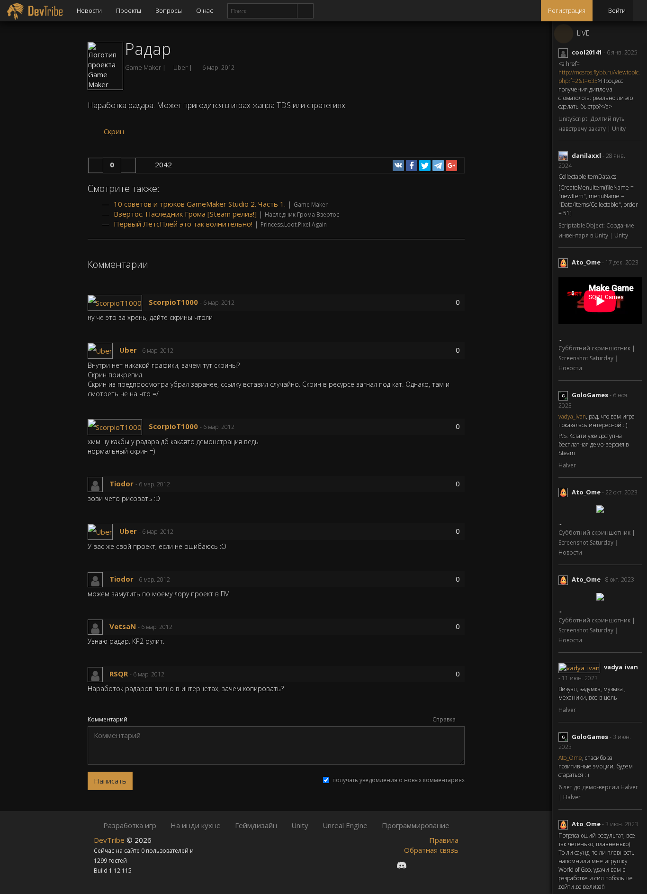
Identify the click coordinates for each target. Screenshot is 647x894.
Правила (443, 840)
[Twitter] (425, 165)
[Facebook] (411, 165)
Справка (444, 719)
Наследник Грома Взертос (302, 214)
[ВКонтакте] (398, 165)
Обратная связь (431, 850)
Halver (567, 465)
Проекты (128, 10)
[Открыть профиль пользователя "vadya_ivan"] (581, 667)
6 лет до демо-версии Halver (598, 787)
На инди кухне (196, 825)
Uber (128, 350)
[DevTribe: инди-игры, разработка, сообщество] (35, 10)
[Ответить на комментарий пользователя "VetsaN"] (179, 627)
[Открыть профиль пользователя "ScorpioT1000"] (118, 302)
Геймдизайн (256, 825)
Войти (616, 10)
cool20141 (587, 52)
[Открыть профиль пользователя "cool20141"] (565, 52)
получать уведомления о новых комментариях (398, 780)
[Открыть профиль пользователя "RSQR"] (98, 673)
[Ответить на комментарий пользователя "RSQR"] (171, 674)
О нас (204, 10)
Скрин (113, 131)
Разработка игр (129, 825)
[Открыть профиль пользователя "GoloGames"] (565, 395)
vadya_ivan (572, 416)
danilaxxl (586, 155)
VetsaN (122, 626)
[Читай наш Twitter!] (419, 865)
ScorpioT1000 (173, 302)
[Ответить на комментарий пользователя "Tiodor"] (176, 484)
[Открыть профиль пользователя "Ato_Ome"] (565, 262)
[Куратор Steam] (451, 865)
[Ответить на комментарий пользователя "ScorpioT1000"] (241, 303)
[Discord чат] (401, 865)
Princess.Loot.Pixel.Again (294, 224)
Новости (89, 10)
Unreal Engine (345, 825)
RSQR (118, 673)
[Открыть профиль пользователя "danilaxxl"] (565, 155)
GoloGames (590, 395)
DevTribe (110, 840)
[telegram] (438, 165)
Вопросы (168, 10)
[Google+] (451, 165)
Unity (619, 129)
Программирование (415, 825)
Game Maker (143, 67)
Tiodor (121, 483)
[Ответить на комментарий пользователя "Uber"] (180, 350)
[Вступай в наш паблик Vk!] (384, 865)
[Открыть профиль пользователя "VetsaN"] (98, 626)
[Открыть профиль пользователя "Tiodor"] (98, 483)
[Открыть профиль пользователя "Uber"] (103, 350)
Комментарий (107, 719)
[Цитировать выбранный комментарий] (254, 303)
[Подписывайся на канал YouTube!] (435, 865)
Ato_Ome (586, 262)
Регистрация (566, 10)
